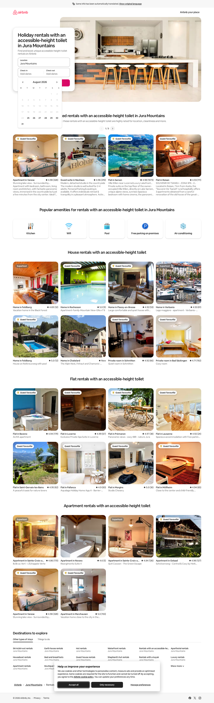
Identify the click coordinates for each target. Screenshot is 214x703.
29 (51, 118)
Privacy (37, 698)
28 (45, 118)
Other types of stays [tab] (23, 639)
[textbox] (30, 74)
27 (40, 118)
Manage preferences (141, 684)
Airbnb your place (189, 12)
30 (57, 118)
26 (34, 118)
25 (28, 118)
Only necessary (107, 684)
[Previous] (101, 128)
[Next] (112, 128)
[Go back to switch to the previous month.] (23, 82)
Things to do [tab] (44, 639)
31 (22, 124)
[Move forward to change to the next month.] (57, 82)
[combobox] (44, 63)
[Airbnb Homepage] (20, 12)
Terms (46, 698)
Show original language (130, 3)
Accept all (73, 684)
